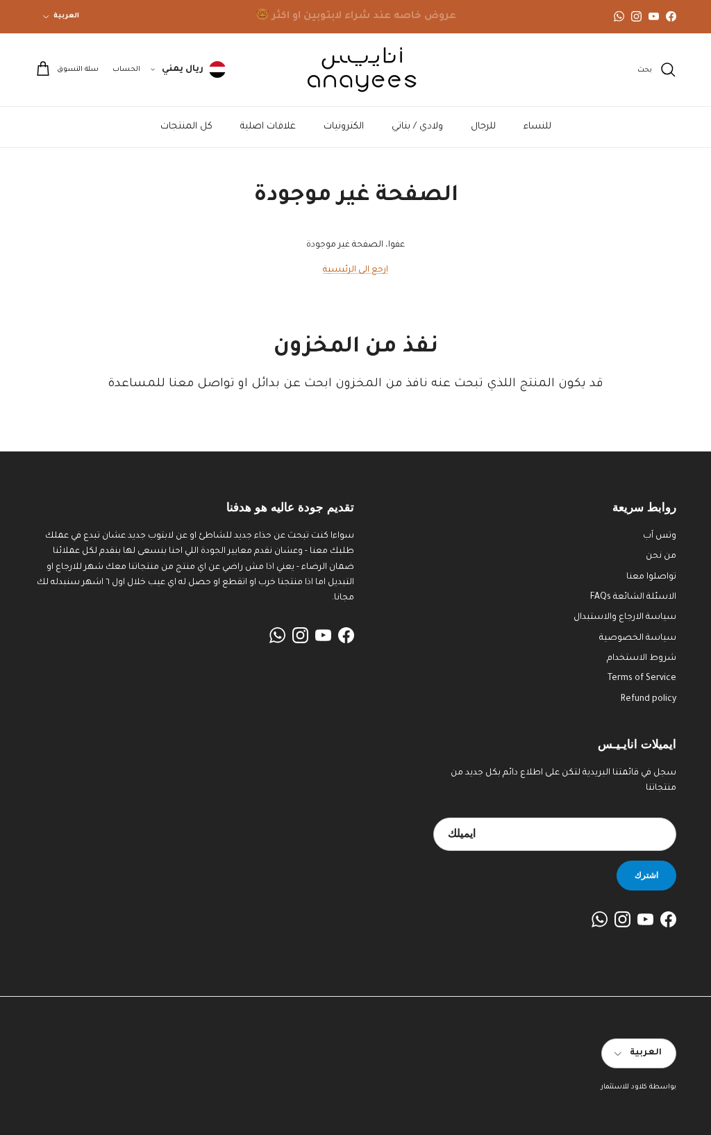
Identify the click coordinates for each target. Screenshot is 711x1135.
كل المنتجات (186, 127)
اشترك (646, 875)
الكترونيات (344, 127)
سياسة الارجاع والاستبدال (625, 617)
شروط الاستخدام (641, 658)
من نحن (661, 556)
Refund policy (648, 699)
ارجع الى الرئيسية (355, 270)
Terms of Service (642, 679)
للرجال (483, 127)
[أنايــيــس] (355, 69)
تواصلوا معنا (651, 577)
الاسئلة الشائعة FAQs (633, 597)
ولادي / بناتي (417, 127)
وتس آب (659, 536)
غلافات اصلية (268, 127)
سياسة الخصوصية (637, 638)
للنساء (537, 127)
